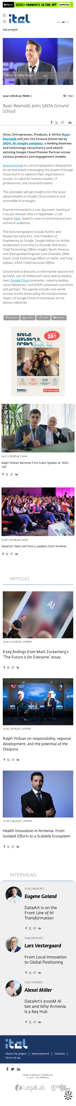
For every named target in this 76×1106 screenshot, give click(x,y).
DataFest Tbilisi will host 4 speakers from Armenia (33, 546)
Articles (27, 641)
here (17, 218)
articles (20, 579)
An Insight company (28, 143)
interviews (23, 875)
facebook (12, 318)
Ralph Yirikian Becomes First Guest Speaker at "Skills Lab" (35, 465)
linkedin (60, 318)
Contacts (60, 1054)
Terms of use (13, 1058)
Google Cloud (20, 280)
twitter (29, 318)
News (26, 96)
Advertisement (41, 1054)
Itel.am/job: (10, 30)
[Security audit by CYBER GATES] (60, 1088)
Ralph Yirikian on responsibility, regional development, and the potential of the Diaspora (37, 744)
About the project (16, 1054)
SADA (7, 143)
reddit (45, 318)
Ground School (13, 165)
